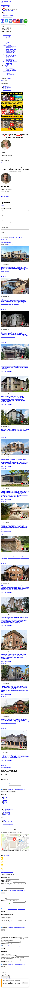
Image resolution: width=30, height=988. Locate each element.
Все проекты (6, 86)
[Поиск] (25, 25)
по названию (12, 237)
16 (8, 244)
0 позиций (8, 78)
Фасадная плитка (7, 813)
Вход (2, 2)
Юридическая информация (7, 872)
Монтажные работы (8, 824)
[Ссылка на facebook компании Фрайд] (22, 22)
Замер (4, 820)
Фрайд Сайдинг (7, 810)
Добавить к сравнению (6, 273)
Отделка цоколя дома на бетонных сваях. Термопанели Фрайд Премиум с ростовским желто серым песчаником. (15, 557)
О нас (4, 798)
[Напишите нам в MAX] (2, 22)
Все (11, 244)
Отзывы (5, 802)
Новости (5, 801)
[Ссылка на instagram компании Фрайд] (14, 22)
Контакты (5, 803)
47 (6, 239)
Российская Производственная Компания (5, 5)
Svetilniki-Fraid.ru (8, 1)
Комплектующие (7, 814)
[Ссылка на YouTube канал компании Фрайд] (18, 22)
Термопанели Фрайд (8, 809)
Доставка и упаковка (8, 822)
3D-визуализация (7, 821)
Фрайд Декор (6, 812)
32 (9, 244)
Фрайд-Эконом (7, 88)
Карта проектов (7, 90)
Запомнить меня (6, 975)
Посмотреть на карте (8, 10)
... (5, 239)
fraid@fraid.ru (6, 855)
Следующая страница (6, 242)
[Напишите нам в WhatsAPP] (26, 22)
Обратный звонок (5, 162)
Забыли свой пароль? (6, 978)
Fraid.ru (2, 1)
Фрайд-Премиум (7, 87)
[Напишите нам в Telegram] (6, 22)
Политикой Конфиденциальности (16, 789)
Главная (5, 797)
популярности (18, 237)
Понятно (25, 982)
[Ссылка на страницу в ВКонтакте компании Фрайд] (10, 22)
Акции (5, 800)
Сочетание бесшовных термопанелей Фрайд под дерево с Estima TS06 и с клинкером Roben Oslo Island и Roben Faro (15, 431)
